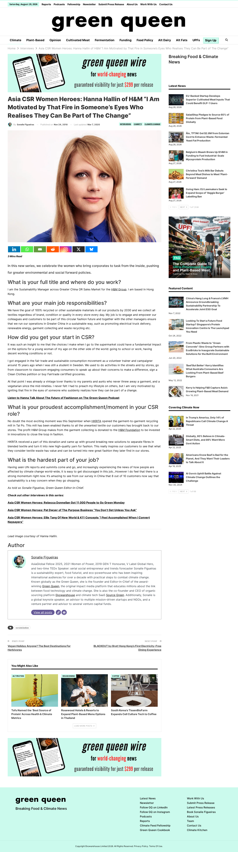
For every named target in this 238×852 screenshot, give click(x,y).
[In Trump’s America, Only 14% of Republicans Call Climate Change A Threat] (176, 421)
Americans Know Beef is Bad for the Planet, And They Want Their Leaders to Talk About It (208, 458)
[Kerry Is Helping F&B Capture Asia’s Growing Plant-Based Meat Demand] (176, 391)
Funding (126, 40)
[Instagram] (66, 249)
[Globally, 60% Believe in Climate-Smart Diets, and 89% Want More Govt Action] (176, 440)
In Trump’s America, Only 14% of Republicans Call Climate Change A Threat (207, 421)
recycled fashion (22, 627)
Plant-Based (35, 40)
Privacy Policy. (141, 846)
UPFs (196, 40)
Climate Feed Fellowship (155, 825)
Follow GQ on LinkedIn (154, 807)
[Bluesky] (91, 249)
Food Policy (145, 40)
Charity (138, 124)
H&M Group (118, 289)
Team (190, 821)
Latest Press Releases (201, 807)
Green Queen (50, 586)
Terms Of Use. (156, 846)
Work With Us (148, 4)
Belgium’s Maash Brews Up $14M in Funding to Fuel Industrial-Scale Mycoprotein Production (207, 155)
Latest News (148, 798)
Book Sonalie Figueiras (201, 812)
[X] (78, 249)
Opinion (55, 40)
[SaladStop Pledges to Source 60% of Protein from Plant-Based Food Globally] (176, 118)
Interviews (125, 124)
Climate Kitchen (197, 830)
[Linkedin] (14, 249)
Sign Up (210, 40)
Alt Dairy (164, 40)
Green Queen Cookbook (155, 830)
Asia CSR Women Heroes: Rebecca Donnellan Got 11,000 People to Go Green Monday (66, 502)
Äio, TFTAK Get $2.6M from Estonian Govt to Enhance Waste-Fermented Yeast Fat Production (207, 137)
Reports (46, 4)
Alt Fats (181, 40)
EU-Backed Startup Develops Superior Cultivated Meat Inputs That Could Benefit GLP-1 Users (208, 99)
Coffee (115, 676)
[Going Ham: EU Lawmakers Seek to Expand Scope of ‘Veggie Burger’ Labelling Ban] (176, 193)
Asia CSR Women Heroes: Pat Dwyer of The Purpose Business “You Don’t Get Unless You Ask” (72, 510)
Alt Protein (18, 676)
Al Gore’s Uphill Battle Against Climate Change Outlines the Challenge (203, 477)
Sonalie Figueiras (44, 557)
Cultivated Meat (78, 40)
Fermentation (104, 40)
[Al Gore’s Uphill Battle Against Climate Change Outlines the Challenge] (176, 477)
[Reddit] (53, 249)
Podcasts (59, 4)
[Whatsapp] (27, 249)
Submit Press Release (111, 4)
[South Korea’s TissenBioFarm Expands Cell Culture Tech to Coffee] (134, 690)
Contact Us (165, 4)
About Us (132, 4)
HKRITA (96, 421)
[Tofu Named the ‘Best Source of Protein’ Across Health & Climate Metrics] (34, 690)
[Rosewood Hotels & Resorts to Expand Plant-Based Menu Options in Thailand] (84, 690)
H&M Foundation (129, 430)
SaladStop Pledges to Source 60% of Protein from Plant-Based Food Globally (207, 118)
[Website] (58, 612)
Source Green (115, 595)
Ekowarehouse (65, 595)
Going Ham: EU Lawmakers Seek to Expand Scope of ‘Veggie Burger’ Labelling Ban (206, 193)
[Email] (40, 249)
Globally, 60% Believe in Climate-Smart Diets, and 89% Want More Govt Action (205, 440)
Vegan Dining (68, 676)
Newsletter (89, 4)
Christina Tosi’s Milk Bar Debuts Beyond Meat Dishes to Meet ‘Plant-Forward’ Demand (207, 174)
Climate (15, 40)
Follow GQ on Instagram (155, 812)
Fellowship (73, 4)
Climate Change (152, 124)
